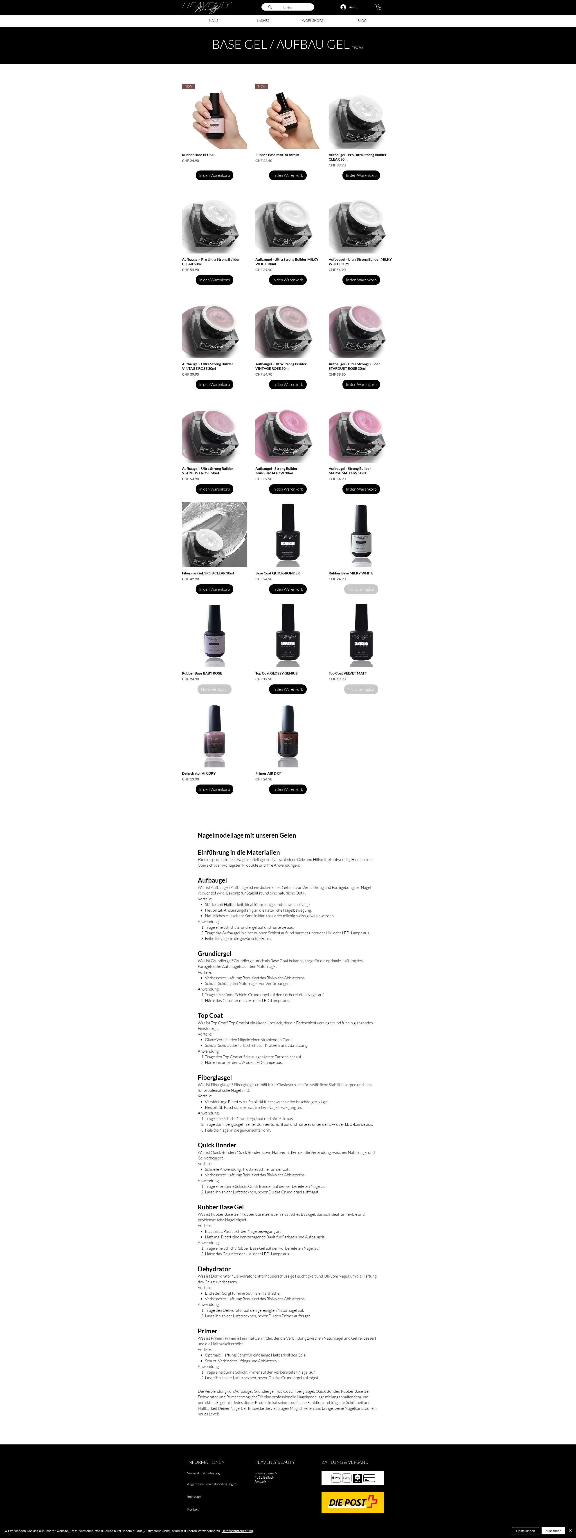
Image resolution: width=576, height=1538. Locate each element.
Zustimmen (553, 1531)
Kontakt (192, 1509)
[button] (378, 7)
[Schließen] (570, 1530)
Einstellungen (525, 1531)
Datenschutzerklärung (237, 1531)
